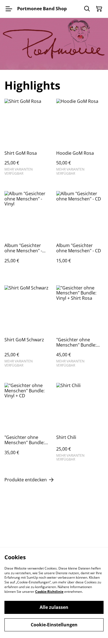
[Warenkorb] (99, 9)
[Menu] (9, 9)
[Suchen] (87, 9)
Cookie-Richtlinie (49, 591)
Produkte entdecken (25, 479)
